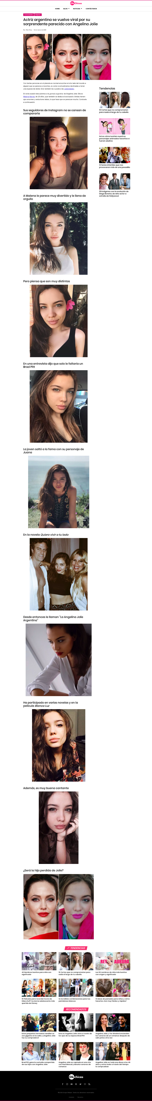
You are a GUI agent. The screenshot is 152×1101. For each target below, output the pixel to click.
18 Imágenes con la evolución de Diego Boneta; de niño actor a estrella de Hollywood (114, 193)
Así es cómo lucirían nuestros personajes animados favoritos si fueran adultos (114, 138)
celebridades (69, 89)
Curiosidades (28, 15)
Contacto (71, 1097)
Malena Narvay (29, 97)
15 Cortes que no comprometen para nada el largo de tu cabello (114, 111)
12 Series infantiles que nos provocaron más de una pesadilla (114, 166)
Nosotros (80, 1097)
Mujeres (38, 15)
